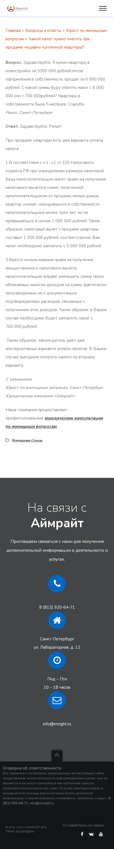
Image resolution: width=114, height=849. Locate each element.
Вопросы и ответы (43, 30)
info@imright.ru (57, 724)
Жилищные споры (27, 440)
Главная (13, 30)
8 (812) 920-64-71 (57, 607)
